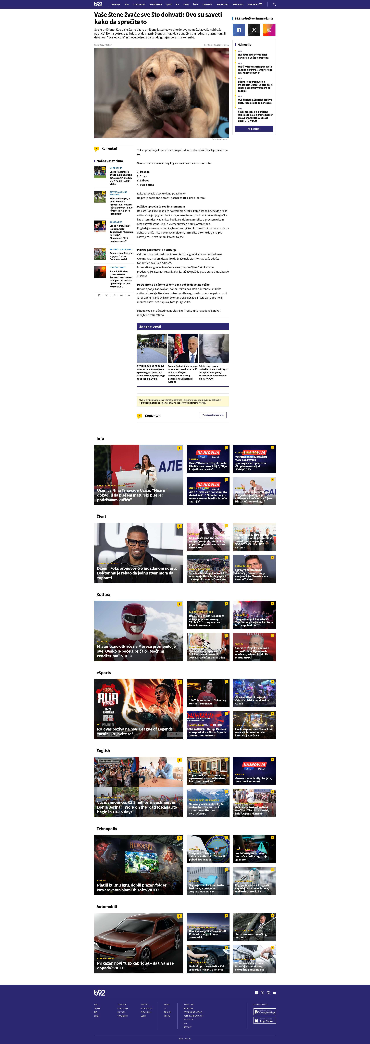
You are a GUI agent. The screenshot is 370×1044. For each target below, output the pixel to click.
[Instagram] (269, 30)
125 (103, 250)
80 (103, 193)
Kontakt (188, 1027)
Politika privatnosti (193, 1016)
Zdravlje (122, 1004)
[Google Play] (265, 1012)
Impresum (188, 1008)
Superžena (123, 1016)
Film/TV (239, 644)
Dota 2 (238, 725)
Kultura (121, 1012)
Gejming (101, 880)
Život (96, 1016)
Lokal (143, 1016)
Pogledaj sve (254, 128)
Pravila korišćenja (193, 1012)
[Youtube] (274, 992)
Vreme (167, 1016)
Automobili (146, 1012)
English (193, 771)
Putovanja (123, 1008)
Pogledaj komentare (213, 414)
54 (103, 222)
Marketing (189, 1004)
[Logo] (98, 4)
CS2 (191, 696)
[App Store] (265, 1020)
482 (103, 168)
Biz (95, 1012)
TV (165, 1008)
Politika (194, 459)
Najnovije (116, 4)
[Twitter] (254, 30)
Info (96, 1004)
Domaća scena (196, 725)
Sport (97, 1008)
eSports (145, 1004)
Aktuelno (194, 534)
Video (167, 1004)
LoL (99, 724)
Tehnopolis (146, 1008)
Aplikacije (188, 1019)
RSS (185, 1023)
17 (272, 869)
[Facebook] (239, 30)
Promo (239, 531)
